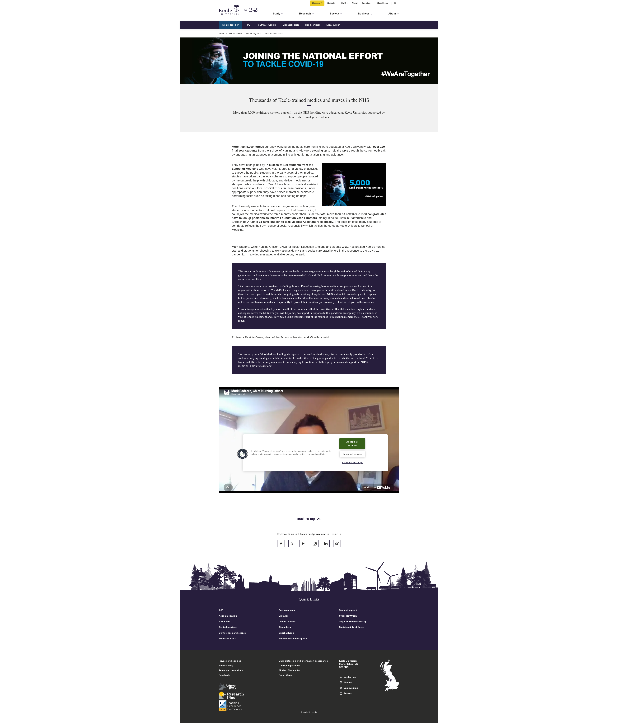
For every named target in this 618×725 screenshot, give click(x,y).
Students (331, 3)
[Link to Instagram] (314, 543)
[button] (395, 3)
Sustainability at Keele (351, 627)
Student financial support (293, 638)
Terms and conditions (231, 670)
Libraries (284, 615)
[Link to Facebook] (281, 543)
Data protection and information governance (303, 661)
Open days (285, 627)
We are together (230, 24)
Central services (228, 627)
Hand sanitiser (312, 24)
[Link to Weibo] (337, 543)
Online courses (287, 621)
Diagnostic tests (291, 24)
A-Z (221, 610)
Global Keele (382, 3)
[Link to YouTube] (303, 543)
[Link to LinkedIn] (326, 543)
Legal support (333, 24)
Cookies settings (352, 462)
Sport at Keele (286, 633)
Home (221, 33)
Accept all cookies (352, 443)
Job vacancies (287, 610)
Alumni (355, 3)
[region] (315, 452)
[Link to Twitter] (292, 543)
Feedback (224, 675)
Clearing (316, 3)
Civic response (235, 33)
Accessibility (226, 665)
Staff (343, 3)
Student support (348, 610)
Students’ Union (348, 615)
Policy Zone (285, 675)
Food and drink (227, 638)
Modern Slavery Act (289, 670)
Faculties (366, 3)
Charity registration (289, 665)
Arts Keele (224, 621)
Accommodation (228, 615)
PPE (248, 24)
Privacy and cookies (230, 661)
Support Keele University (352, 621)
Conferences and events (232, 633)
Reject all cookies (352, 454)
